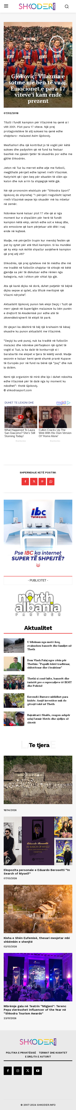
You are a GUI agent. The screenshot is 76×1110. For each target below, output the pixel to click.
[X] (33, 481)
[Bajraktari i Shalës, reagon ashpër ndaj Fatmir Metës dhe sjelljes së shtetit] (14, 718)
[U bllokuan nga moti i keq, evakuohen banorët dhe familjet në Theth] (14, 645)
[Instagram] (18, 1071)
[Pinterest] (42, 481)
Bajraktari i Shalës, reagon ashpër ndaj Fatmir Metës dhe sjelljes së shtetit (48, 718)
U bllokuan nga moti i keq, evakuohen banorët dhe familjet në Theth (49, 645)
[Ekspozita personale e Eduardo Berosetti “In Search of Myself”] (38, 841)
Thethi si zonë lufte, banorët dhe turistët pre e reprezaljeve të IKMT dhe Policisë (49, 682)
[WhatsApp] (50, 481)
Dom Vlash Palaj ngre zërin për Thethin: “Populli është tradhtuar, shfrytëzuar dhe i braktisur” (48, 663)
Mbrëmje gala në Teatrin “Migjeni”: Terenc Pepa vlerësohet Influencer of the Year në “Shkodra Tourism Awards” (35, 1009)
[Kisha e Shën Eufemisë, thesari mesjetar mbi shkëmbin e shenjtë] (38, 909)
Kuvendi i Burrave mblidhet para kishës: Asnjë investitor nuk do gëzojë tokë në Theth (47, 700)
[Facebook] (25, 481)
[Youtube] (38, 1071)
